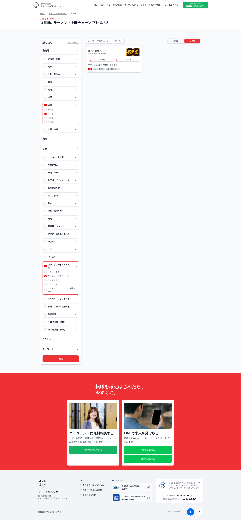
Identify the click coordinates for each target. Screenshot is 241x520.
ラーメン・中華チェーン (58, 14)
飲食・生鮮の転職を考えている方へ (122, 5)
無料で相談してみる (93, 450)
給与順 (192, 41)
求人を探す (99, 5)
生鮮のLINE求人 (148, 450)
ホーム (42, 14)
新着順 (176, 41)
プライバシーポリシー (54, 512)
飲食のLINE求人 (148, 459)
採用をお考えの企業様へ (151, 5)
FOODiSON (183, 496)
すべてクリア (73, 42)
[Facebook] (190, 512)
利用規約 (41, 512)
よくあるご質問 (172, 5)
